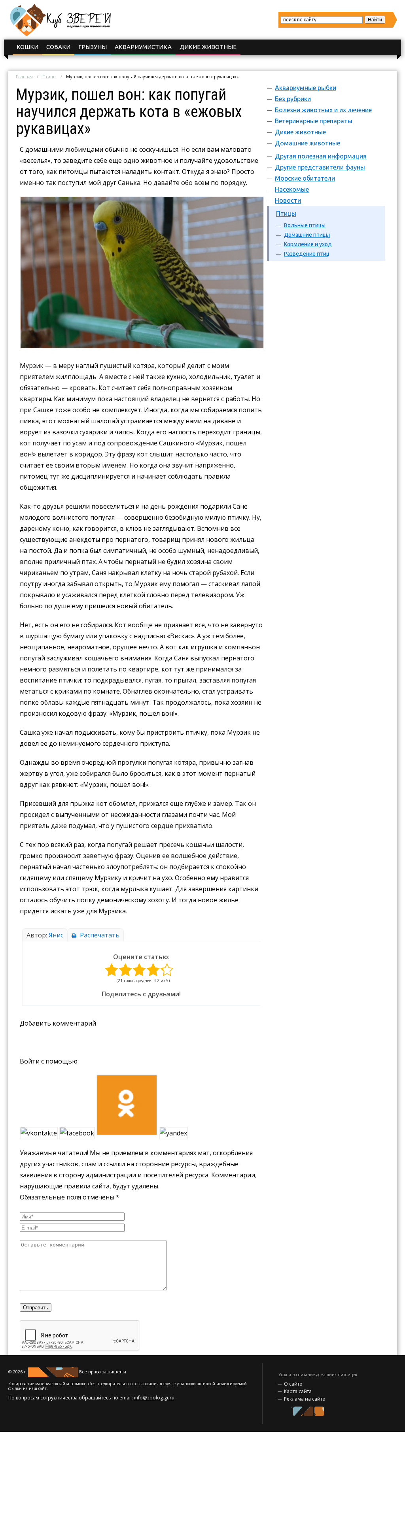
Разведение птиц (306, 254)
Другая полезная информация (321, 156)
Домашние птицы (307, 235)
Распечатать (98, 935)
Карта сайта (298, 1391)
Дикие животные (208, 46)
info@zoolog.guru (154, 1397)
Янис (56, 935)
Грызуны (92, 46)
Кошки (27, 46)
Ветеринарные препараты (313, 120)
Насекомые (292, 189)
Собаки (58, 46)
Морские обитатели (305, 178)
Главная (24, 76)
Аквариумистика (143, 46)
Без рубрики (293, 98)
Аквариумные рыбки (305, 87)
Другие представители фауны (320, 167)
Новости (288, 200)
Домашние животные (307, 143)
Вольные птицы (305, 225)
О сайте (293, 1383)
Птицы (49, 76)
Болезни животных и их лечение (323, 109)
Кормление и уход (308, 244)
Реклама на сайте (304, 1398)
